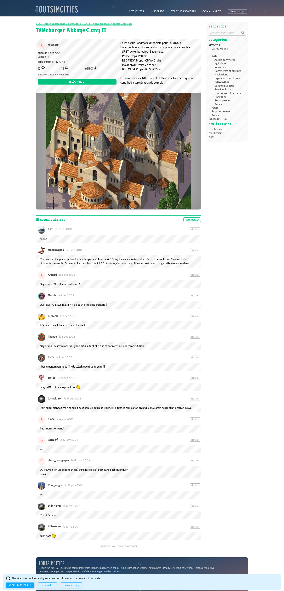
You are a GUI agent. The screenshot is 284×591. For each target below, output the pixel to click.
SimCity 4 (214, 44)
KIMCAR (53, 316)
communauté (211, 11)
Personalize (47, 585)
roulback (53, 45)
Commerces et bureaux (227, 71)
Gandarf (53, 439)
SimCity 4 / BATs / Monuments (53, 74)
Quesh (52, 295)
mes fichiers (215, 133)
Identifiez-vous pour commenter (118, 546)
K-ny (51, 357)
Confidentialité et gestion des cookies (100, 571)
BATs (214, 56)
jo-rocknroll (55, 398)
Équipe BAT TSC (218, 119)
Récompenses (222, 100)
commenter (192, 219)
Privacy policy (71, 585)
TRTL (51, 229)
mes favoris (215, 129)
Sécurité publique (224, 85)
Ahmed (52, 274)
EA (172, 567)
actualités (136, 11)
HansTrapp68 (56, 249)
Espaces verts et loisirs (227, 78)
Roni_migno (55, 485)
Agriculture (220, 63)
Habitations (221, 74)
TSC (38, 24)
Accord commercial (225, 60)
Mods (215, 107)
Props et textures (221, 111)
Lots (214, 52)
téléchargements (183, 11)
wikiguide (157, 11)
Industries (220, 67)
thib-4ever (54, 505)
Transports (220, 96)
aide (211, 136)
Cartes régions (220, 48)
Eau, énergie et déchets (227, 93)
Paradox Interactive (204, 567)
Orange (52, 336)
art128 (52, 378)
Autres (218, 104)
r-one (51, 419)
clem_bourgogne (58, 460)
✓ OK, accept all (20, 585)
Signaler (195, 229)
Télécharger (77, 81)
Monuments (221, 82)
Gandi (76, 571)
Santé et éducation (225, 89)
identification (237, 11)
